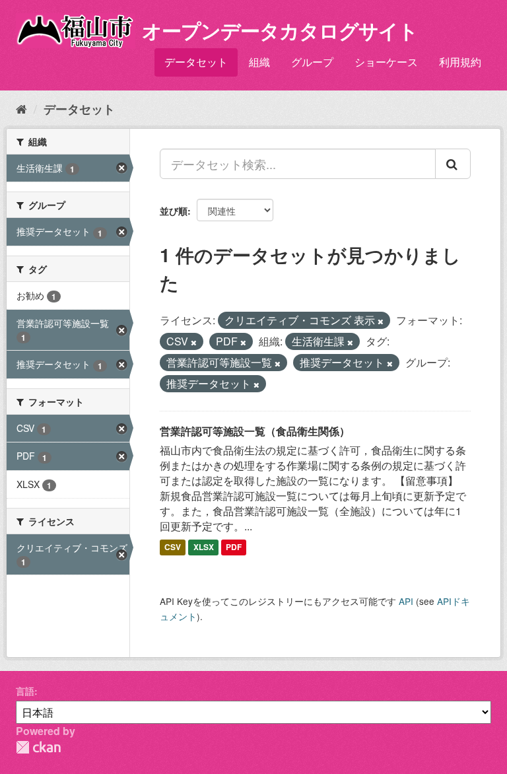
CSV (172, 547)
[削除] (381, 321)
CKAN (38, 747)
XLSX (203, 547)
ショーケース (386, 61)
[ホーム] (21, 108)
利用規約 (460, 61)
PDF (234, 547)
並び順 (173, 210)
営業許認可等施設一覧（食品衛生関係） (255, 431)
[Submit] (453, 164)
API (406, 601)
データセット (196, 61)
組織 (259, 61)
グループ (312, 61)
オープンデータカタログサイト (280, 30)
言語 (25, 690)
